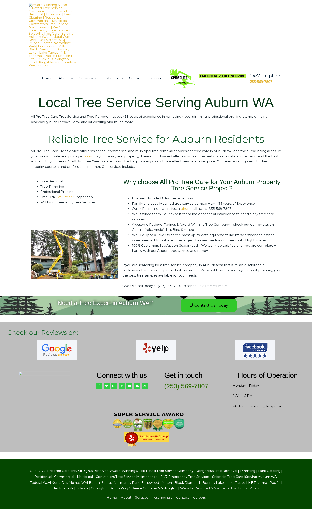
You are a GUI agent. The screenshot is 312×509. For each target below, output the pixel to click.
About (64, 78)
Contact (135, 78)
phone (186, 209)
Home (47, 78)
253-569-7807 (261, 82)
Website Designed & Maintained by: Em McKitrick (220, 488)
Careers (154, 78)
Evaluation (64, 197)
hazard (88, 156)
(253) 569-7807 (186, 386)
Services (86, 78)
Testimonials (113, 78)
